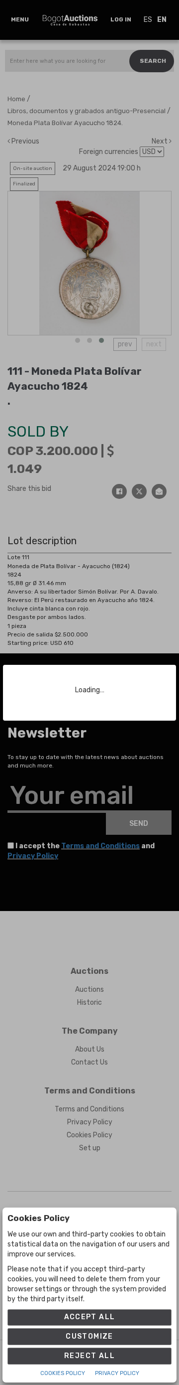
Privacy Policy (117, 1373)
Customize (89, 1336)
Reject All (89, 1356)
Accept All (89, 1317)
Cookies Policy (62, 1373)
